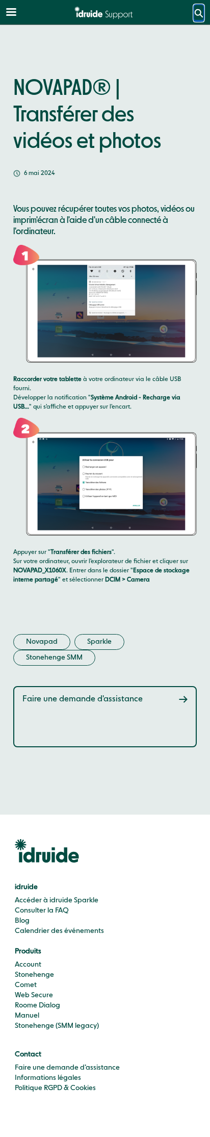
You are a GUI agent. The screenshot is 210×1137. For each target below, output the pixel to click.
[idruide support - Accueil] (105, 12)
